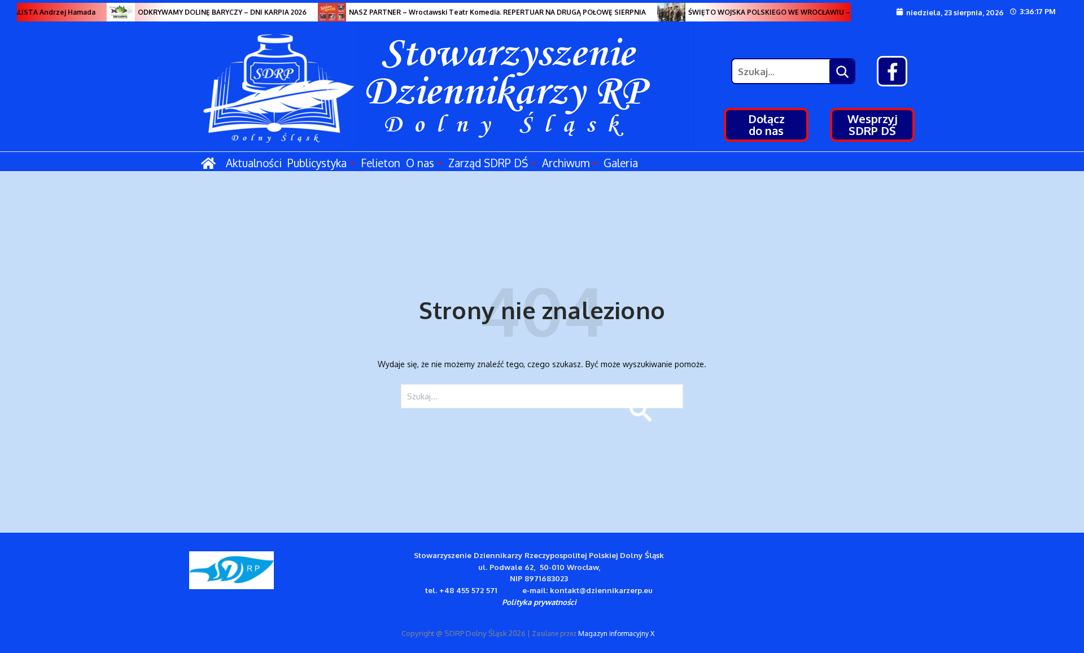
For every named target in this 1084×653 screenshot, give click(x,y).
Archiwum (565, 162)
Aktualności (254, 162)
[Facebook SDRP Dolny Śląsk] (892, 71)
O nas (420, 162)
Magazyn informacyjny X (616, 633)
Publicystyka (317, 162)
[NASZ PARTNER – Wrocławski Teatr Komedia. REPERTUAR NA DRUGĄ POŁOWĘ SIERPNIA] (326, 12)
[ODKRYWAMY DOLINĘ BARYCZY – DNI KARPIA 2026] (114, 12)
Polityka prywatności (539, 602)
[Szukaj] (841, 71)
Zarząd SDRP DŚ (488, 162)
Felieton (380, 162)
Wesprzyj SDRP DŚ (872, 124)
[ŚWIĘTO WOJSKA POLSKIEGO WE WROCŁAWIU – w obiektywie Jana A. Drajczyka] (665, 12)
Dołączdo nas (766, 124)
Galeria (621, 162)
